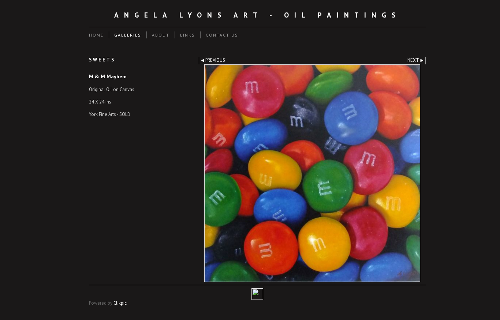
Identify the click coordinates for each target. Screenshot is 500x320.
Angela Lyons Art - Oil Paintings (257, 14)
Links (187, 35)
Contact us (222, 35)
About (160, 35)
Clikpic (120, 303)
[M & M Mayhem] (312, 173)
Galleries (127, 35)
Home (96, 35)
